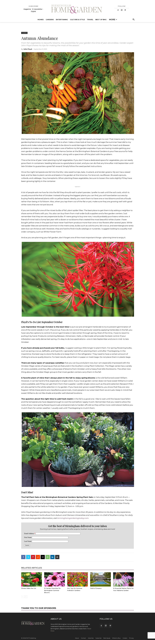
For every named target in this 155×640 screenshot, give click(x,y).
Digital (33, 11)
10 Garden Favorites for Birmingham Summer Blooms (52, 590)
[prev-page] (22, 596)
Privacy (131, 638)
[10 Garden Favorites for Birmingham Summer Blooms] (54, 579)
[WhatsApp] (47, 557)
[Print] (57, 557)
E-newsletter (37, 9)
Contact (83, 638)
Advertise (91, 638)
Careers (125, 638)
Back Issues (106, 638)
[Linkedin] (52, 557)
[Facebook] (118, 10)
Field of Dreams (96, 588)
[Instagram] (121, 10)
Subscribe (98, 638)
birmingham (63, 518)
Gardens (24, 33)
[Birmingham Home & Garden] (77, 9)
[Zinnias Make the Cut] (31, 579)
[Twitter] (28, 557)
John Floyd (28, 49)
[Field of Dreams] (100, 579)
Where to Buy (116, 638)
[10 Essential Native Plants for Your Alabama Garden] (123, 579)
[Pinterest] (125, 10)
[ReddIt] (38, 557)
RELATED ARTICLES (31, 568)
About (77, 638)
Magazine (27, 9)
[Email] (43, 557)
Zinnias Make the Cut (28, 588)
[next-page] (26, 596)
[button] (133, 19)
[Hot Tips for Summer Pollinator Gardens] (77, 579)
